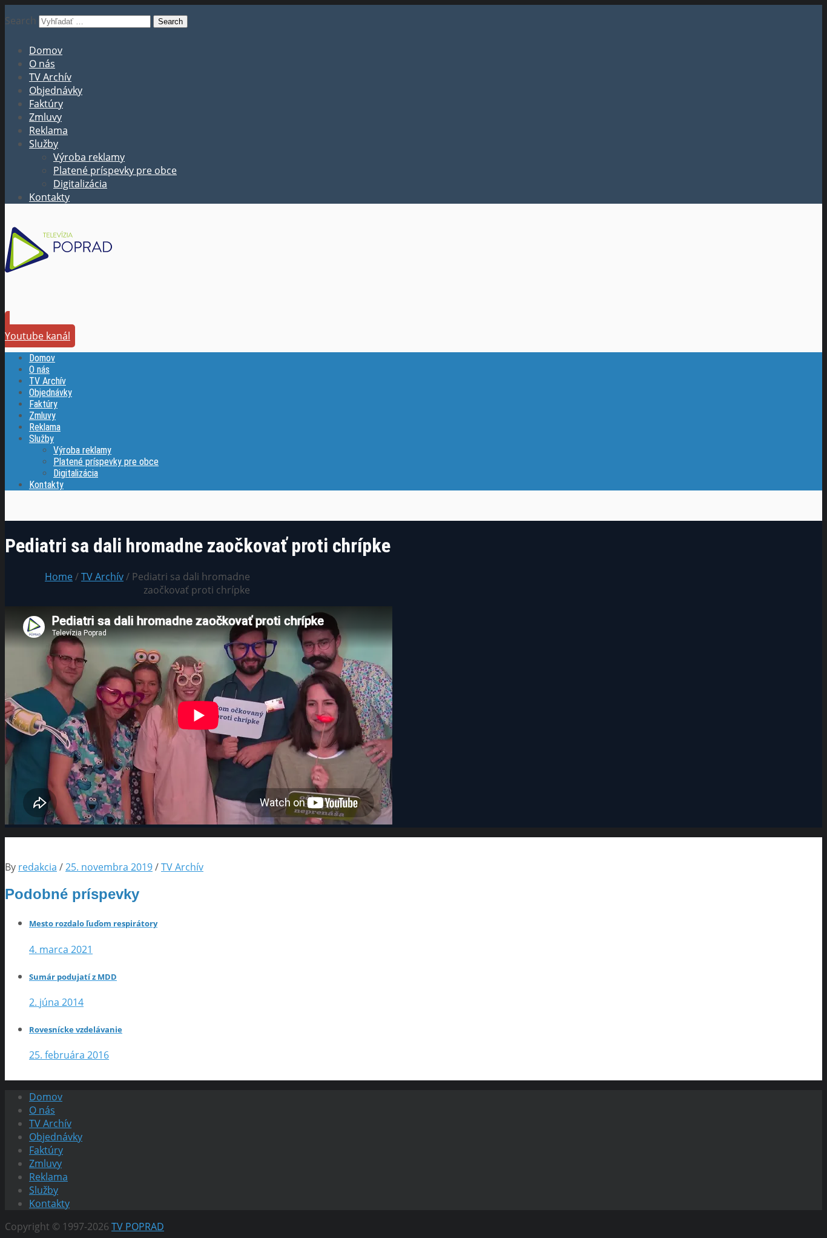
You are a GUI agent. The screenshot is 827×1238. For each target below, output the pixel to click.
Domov (45, 50)
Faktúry (46, 103)
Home (59, 576)
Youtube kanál (37, 336)
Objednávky (55, 90)
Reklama (48, 130)
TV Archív (50, 77)
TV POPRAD (137, 1226)
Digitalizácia (80, 183)
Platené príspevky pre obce (115, 170)
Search (20, 20)
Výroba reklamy (89, 157)
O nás (42, 63)
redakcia (37, 867)
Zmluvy (45, 117)
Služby (43, 143)
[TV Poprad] (58, 276)
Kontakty (49, 197)
